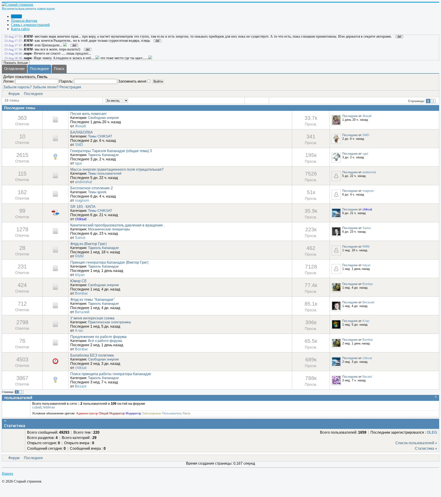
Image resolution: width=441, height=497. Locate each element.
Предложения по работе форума (98, 337)
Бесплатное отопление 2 (91, 188)
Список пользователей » (416, 443)
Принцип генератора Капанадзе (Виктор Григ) (109, 262)
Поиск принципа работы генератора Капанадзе (110, 374)
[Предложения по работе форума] (55, 345)
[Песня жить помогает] (55, 122)
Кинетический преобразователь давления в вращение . (117, 225)
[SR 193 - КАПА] (55, 215)
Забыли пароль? (17, 87)
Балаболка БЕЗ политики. (92, 355)
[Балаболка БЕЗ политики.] (55, 364)
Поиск (59, 69)
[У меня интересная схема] (55, 326)
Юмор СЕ (78, 281)
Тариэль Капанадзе (103, 155)
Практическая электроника (109, 322)
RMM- (29, 36)
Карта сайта (20, 29)
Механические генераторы (109, 229)
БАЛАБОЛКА (81, 132)
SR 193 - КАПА (83, 207)
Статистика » (426, 448)
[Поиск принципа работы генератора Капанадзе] (55, 382)
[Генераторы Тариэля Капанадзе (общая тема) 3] (55, 159)
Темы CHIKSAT (100, 136)
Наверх (7, 473)
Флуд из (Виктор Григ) (88, 244)
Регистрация (70, 87)
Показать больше (16, 62)
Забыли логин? (46, 87)
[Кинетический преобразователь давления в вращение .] (55, 233)
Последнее (39, 69)
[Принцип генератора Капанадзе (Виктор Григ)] (55, 271)
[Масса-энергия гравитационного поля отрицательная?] (55, 178)
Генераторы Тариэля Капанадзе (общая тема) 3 (111, 151)
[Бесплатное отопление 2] (55, 196)
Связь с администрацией (30, 25)
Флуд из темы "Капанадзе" (92, 300)
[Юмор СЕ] (55, 289)
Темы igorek (97, 192)
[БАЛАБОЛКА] (55, 140)
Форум (16, 16)
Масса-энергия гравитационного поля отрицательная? (117, 169)
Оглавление (14, 69)
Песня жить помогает (88, 114)
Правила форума (24, 20)
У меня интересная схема (92, 318)
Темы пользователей (104, 173)
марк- (28, 53)
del (399, 36)
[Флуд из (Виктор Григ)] (55, 252)
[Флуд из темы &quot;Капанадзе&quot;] (55, 308)
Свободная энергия (103, 118)
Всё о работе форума (105, 341)
